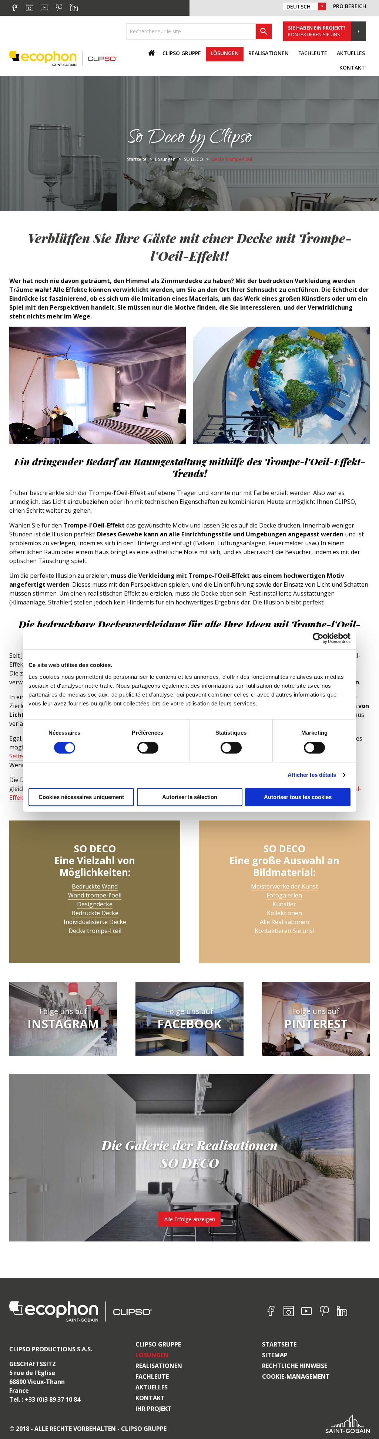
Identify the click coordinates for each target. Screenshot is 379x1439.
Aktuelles (151, 1387)
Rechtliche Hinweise (294, 1366)
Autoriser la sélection (189, 797)
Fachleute (152, 1376)
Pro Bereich (349, 6)
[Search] (264, 31)
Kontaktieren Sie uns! (284, 931)
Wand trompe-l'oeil (94, 895)
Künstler (284, 904)
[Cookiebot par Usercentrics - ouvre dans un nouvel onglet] (318, 638)
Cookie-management (296, 1376)
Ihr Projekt (153, 1409)
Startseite (279, 1344)
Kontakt (352, 67)
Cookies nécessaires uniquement (81, 797)
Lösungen (151, 1355)
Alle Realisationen (284, 922)
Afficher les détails (312, 775)
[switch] (147, 748)
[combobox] (191, 31)
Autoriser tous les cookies (298, 797)
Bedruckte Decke (94, 913)
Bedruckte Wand (95, 886)
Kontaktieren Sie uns (317, 31)
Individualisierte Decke (95, 922)
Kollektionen (284, 913)
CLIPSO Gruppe (158, 1344)
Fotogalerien (284, 895)
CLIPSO (63, 58)
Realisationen (158, 1366)
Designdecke (95, 904)
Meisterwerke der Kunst (284, 886)
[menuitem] (182, 54)
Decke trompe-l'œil (94, 931)
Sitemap (275, 1355)
